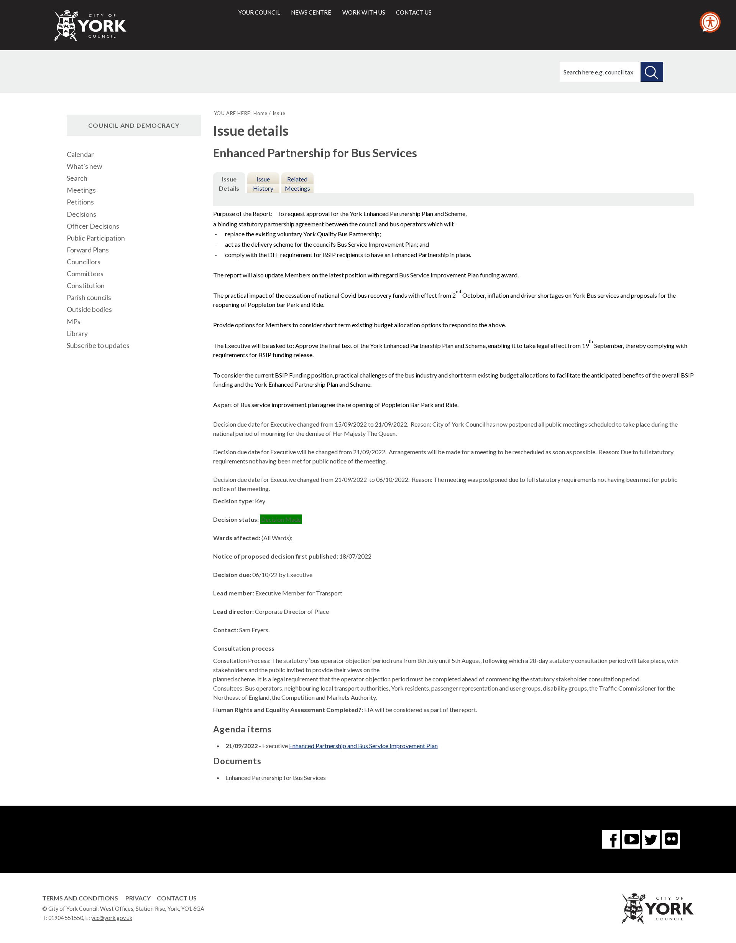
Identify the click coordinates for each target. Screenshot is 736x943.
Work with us (363, 12)
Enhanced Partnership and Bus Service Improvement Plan (363, 745)
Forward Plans (88, 250)
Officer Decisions (93, 226)
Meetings (81, 190)
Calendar (80, 154)
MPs (73, 322)
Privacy (138, 898)
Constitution (86, 286)
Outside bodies (89, 309)
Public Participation (96, 238)
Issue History (263, 183)
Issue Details (229, 183)
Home (260, 113)
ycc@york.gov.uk (111, 918)
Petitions (80, 202)
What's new (84, 166)
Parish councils (89, 297)
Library (77, 334)
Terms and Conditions (80, 898)
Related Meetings (297, 183)
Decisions (81, 214)
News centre (311, 12)
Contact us (414, 12)
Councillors (83, 262)
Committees (85, 274)
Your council (259, 12)
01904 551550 (65, 918)
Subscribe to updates (98, 345)
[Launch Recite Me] (710, 22)
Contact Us (177, 898)
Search (77, 178)
